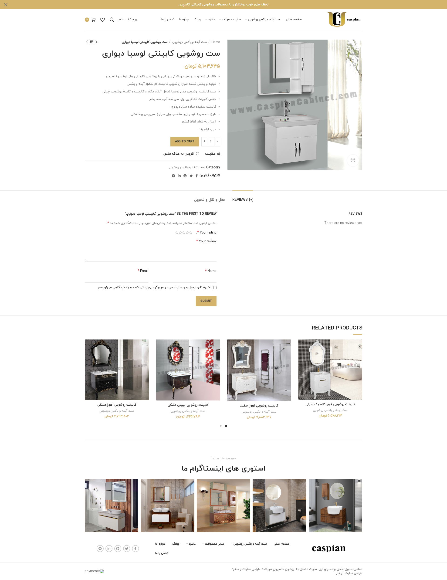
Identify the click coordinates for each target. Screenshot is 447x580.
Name (211, 271)
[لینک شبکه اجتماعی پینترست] (185, 176)
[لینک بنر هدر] (230, 4)
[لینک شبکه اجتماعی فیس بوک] (196, 176)
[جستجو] (111, 19)
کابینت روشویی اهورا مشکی (116, 405)
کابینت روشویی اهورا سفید (259, 406)
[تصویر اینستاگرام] (335, 505)
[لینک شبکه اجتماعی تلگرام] (173, 176)
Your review (206, 241)
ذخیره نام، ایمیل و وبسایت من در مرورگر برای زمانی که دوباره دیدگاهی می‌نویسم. (154, 287)
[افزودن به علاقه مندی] (302, 368)
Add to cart (184, 141)
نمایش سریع (302, 357)
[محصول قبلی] (96, 42)
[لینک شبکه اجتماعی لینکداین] (179, 176)
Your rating (207, 232)
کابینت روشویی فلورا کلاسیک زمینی (330, 404)
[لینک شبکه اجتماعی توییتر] (191, 176)
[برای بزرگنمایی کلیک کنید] (353, 160)
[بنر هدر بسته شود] (6, 4)
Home (215, 42)
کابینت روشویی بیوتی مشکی (188, 405)
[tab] (242, 197)
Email (143, 271)
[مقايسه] (302, 347)
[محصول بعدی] (87, 42)
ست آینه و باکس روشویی (189, 42)
